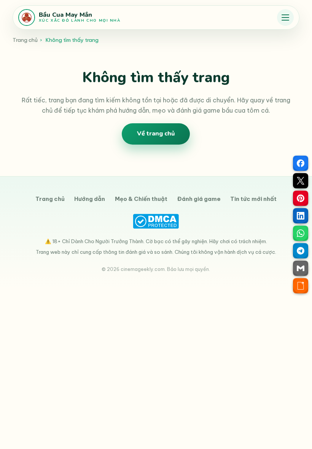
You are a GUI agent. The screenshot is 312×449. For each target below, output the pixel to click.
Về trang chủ (156, 133)
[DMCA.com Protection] (156, 221)
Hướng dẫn (89, 198)
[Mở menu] (285, 17)
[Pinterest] (300, 198)
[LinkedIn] (300, 215)
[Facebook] (300, 163)
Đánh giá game (199, 198)
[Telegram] (300, 250)
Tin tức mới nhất (253, 198)
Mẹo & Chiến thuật (141, 198)
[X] (300, 180)
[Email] (300, 268)
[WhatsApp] (300, 233)
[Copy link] (300, 285)
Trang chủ (25, 40)
